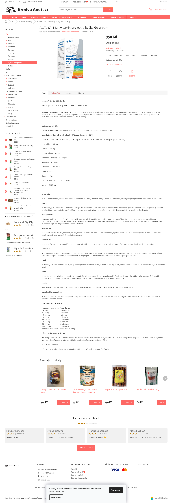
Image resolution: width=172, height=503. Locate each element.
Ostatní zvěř (11, 117)
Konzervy (11, 47)
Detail (161, 402)
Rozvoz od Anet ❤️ (80, 2)
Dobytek (11, 88)
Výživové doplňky (15, 62)
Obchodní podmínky (79, 478)
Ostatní (11, 66)
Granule (11, 44)
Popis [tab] (44, 93)
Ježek (10, 101)
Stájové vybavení (12, 123)
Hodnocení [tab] (69, 93)
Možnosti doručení (113, 48)
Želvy (10, 113)
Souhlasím (116, 490)
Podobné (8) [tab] (55, 93)
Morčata (11, 104)
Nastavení (56, 497)
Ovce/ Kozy (12, 78)
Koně (8, 72)
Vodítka (11, 59)
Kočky (8, 69)
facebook (44, 476)
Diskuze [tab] (81, 93)
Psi (7, 34)
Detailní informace (113, 64)
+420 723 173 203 (47, 473)
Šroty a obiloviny (13, 120)
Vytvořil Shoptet (161, 498)
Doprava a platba (100, 2)
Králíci (10, 82)
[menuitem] (5, 17)
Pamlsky (11, 50)
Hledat (108, 10)
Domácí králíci (13, 94)
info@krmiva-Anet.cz (49, 469)
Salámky (11, 53)
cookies (60, 491)
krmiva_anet (45, 480)
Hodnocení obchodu (86, 418)
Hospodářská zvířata (14, 75)
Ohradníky (10, 126)
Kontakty (64, 2)
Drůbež (11, 85)
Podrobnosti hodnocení (70, 32)
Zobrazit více (86, 448)
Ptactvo (11, 107)
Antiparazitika (13, 37)
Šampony (11, 56)
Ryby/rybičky (13, 110)
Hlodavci (11, 97)
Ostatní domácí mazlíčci (15, 91)
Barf (9, 40)
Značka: (87, 32)
